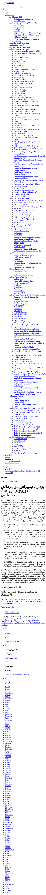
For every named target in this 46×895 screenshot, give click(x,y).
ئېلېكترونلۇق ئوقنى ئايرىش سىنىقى (26, 241)
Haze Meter (18, 123)
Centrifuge (17, 273)
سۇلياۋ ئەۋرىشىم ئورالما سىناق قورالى (22, 97)
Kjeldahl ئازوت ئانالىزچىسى (23, 19)
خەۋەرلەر (8, 455)
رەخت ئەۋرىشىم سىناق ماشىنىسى (26, 168)
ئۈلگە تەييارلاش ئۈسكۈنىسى (19, 43)
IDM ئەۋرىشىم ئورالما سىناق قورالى (26, 429)
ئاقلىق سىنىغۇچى (20, 79)
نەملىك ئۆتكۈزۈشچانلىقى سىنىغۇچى (26, 176)
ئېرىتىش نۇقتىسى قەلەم (22, 449)
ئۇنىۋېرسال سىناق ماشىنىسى (24, 255)
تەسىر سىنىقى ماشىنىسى (22, 212)
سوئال (7, 457)
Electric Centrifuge (20, 95)
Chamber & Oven (15, 41)
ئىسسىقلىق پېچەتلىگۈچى (22, 245)
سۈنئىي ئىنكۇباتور (7, 623)
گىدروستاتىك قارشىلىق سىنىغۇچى (25, 192)
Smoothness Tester (20, 61)
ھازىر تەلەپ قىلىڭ (7, 607)
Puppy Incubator (33, 621)
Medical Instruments (16, 269)
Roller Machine (19, 307)
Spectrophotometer (20, 318)
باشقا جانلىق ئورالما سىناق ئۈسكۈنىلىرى (27, 129)
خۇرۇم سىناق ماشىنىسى (22, 422)
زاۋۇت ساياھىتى (15, 461)
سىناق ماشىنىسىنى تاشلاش (23, 73)
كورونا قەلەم (18, 445)
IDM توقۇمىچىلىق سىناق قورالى (25, 431)
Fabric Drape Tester (20, 149)
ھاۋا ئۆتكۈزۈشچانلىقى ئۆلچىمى (24, 81)
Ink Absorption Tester (21, 301)
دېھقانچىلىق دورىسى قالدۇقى (19, 47)
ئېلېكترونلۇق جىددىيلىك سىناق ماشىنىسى (28, 206)
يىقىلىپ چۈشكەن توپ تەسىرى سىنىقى (27, 237)
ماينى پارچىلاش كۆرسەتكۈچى (24, 111)
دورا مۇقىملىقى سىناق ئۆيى (23, 275)
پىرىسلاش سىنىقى (20, 55)
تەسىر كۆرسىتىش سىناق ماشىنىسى (26, 105)
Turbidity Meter (19, 291)
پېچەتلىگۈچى (18, 121)
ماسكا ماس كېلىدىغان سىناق (24, 347)
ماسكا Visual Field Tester (22, 359)
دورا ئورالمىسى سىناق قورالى (19, 229)
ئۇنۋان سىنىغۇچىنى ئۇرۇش (23, 83)
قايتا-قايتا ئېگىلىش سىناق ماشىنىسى (26, 325)
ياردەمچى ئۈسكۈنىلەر (16, 396)
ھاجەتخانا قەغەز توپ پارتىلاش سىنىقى (27, 410)
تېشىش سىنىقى (19, 63)
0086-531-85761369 (12, 613)
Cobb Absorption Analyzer (23, 87)
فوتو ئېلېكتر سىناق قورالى (18, 277)
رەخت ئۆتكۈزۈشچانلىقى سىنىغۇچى (26, 146)
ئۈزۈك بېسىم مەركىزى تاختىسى (25, 404)
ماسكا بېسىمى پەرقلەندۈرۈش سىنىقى (27, 349)
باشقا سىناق (18, 227)
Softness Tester (19, 71)
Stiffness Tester (19, 77)
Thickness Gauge (19, 89)
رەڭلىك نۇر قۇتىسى (20, 91)
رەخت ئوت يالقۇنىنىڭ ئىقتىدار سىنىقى (27, 329)
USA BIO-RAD (19, 441)
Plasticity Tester (19, 222)
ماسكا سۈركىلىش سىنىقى (23, 361)
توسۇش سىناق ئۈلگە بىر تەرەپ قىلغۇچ (27, 372)
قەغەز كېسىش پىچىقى (21, 400)
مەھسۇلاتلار (9, 15)
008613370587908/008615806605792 (18, 674)
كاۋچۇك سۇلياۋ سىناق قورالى (19, 198)
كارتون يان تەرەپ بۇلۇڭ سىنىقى (25, 75)
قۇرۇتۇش (17, 29)
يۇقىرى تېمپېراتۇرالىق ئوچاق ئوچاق (26, 202)
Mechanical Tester (20, 133)
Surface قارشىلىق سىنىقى (23, 224)
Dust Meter (17, 85)
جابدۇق (16, 406)
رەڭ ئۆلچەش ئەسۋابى (22, 194)
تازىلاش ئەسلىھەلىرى (16, 45)
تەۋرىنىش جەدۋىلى (20, 420)
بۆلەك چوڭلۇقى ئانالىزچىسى (24, 281)
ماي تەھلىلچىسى (19, 21)
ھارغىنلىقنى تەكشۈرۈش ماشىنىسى (26, 109)
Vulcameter (17, 208)
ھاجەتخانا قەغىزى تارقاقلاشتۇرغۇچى (26, 416)
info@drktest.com (11, 611)
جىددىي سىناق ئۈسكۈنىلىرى (23, 99)
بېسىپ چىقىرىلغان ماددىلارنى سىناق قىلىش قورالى (27, 295)
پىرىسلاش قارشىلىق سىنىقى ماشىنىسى (27, 53)
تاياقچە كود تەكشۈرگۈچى (22, 320)
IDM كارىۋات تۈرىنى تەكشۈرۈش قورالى (28, 433)
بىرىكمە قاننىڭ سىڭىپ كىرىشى (24, 339)
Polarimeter (17, 285)
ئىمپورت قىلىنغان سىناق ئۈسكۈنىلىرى (22, 437)
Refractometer (18, 289)
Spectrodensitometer (20, 313)
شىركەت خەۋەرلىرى (12, 481)
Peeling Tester (18, 67)
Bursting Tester (19, 243)
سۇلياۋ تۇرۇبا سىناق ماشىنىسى (24, 219)
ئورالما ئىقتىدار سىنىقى (21, 231)
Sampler (16, 398)
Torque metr (18, 127)
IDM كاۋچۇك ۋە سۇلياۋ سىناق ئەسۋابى (27, 426)
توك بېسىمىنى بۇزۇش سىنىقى (24, 267)
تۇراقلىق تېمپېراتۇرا (20, 37)
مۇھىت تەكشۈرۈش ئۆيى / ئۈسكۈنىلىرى (23, 23)
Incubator (17, 31)
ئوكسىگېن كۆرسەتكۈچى (22, 172)
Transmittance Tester (21, 271)
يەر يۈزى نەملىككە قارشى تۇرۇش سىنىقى (28, 180)
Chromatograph (19, 27)
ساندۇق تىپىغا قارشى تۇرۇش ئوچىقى (26, 35)
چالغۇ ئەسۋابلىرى (20, 293)
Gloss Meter (18, 316)
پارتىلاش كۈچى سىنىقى (22, 57)
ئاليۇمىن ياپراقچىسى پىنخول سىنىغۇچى (27, 251)
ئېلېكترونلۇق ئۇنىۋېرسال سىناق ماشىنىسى (28, 200)
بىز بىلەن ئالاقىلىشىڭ (12, 463)
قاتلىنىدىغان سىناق (20, 65)
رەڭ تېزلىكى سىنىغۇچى (22, 178)
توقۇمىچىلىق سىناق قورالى (18, 131)
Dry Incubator (35, 623)
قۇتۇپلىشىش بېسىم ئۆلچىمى (23, 239)
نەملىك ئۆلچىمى (19, 93)
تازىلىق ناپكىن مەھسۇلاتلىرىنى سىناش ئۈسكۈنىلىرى (27, 408)
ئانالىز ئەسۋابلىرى (15, 17)
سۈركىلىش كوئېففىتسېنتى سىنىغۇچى (26, 69)
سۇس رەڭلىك (19, 279)
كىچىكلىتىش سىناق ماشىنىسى (24, 190)
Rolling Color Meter (20, 315)
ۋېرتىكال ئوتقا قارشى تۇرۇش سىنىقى (27, 184)
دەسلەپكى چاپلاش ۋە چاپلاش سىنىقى (27, 119)
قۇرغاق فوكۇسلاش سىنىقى (23, 135)
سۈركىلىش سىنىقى (20, 186)
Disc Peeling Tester (20, 103)
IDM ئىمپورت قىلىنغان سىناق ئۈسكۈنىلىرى (24, 424)
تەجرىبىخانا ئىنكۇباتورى (21, 623)
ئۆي (6, 13)
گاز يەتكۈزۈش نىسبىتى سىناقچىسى (26, 125)
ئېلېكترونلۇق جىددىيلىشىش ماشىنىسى (27, 51)
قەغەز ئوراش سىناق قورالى (19, 49)
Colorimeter (18, 309)
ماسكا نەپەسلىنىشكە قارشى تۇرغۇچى (27, 341)
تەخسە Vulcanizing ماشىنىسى (24, 210)
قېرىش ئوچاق (18, 261)
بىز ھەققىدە (9, 459)
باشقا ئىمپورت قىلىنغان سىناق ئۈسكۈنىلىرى (29, 453)
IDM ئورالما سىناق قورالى (23, 435)
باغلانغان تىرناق (19, 402)
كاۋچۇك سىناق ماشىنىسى (23, 214)
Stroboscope (18, 265)
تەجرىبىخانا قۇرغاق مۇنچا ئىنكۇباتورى (14, 621)
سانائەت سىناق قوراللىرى (18, 253)
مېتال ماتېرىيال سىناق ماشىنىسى (20, 322)
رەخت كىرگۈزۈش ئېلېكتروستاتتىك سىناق (28, 148)
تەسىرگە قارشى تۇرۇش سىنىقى (25, 249)
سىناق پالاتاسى (19, 25)
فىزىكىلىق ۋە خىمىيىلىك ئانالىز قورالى (26, 39)
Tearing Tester (18, 59)
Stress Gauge (18, 287)
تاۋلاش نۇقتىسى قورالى (22, 283)
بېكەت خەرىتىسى (7, 619)
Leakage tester (18, 386)
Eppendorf (17, 443)
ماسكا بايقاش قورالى (16, 327)
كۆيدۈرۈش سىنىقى (20, 204)
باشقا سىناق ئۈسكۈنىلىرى (18, 418)
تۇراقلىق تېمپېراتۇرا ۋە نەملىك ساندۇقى (27, 33)
